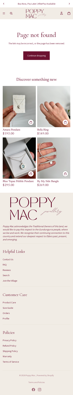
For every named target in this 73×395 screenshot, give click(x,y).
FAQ (5, 264)
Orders (6, 313)
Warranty (7, 356)
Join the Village (10, 280)
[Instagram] (40, 390)
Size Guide (8, 307)
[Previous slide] (3, 3)
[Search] (11, 13)
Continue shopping (36, 55)
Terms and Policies (36, 382)
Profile (6, 318)
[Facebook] (33, 390)
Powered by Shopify (45, 375)
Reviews (7, 270)
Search (6, 275)
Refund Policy (9, 345)
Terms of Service (11, 361)
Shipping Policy (10, 351)
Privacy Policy (9, 340)
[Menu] (4, 13)
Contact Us (8, 259)
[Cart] (69, 13)
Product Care (9, 302)
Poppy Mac (31, 375)
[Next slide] (69, 3)
